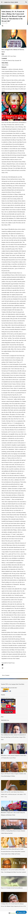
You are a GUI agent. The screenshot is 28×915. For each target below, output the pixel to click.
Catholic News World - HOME (11, 2)
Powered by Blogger (14, 913)
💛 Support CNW (21, 912)
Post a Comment (5, 675)
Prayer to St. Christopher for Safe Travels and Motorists (12, 888)
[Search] (26, 2)
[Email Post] (2, 665)
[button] (2, 26)
